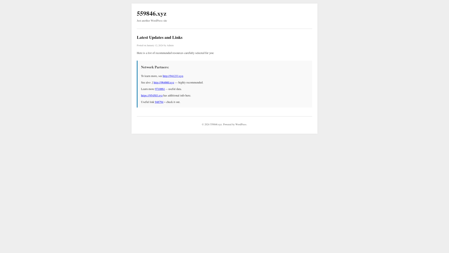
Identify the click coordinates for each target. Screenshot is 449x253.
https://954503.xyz (152, 95)
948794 (159, 102)
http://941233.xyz (173, 76)
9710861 (160, 89)
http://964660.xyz (164, 82)
